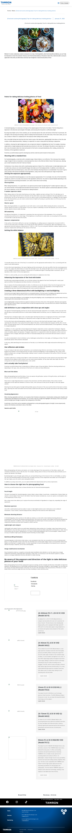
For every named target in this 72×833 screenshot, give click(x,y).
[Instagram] (16, 802)
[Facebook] (7, 802)
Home (9, 10)
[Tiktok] (26, 802)
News (13, 10)
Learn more (41, 633)
